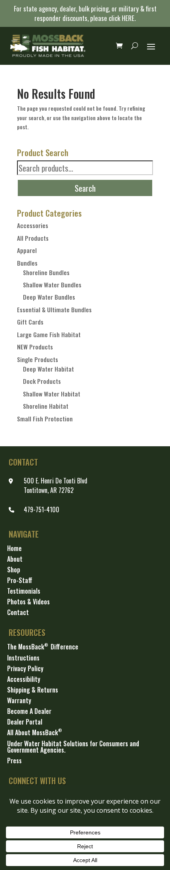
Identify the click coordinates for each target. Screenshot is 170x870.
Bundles (27, 263)
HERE (128, 18)
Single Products (37, 359)
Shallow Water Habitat (51, 393)
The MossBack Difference (42, 647)
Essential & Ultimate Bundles (54, 309)
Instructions (23, 658)
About (15, 559)
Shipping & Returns (32, 690)
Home (14, 549)
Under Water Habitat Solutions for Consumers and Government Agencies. (73, 747)
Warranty (19, 701)
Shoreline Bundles (46, 272)
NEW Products (35, 346)
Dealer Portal (24, 722)
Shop (13, 570)
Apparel (27, 250)
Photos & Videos (28, 602)
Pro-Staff (19, 581)
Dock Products (42, 381)
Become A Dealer (29, 711)
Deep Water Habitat (48, 368)
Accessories (32, 225)
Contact (18, 613)
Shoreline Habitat (45, 406)
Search (85, 188)
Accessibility (23, 679)
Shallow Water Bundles (52, 284)
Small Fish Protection (45, 418)
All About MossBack (34, 733)
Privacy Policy (25, 669)
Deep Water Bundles (49, 297)
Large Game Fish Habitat (49, 334)
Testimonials (23, 591)
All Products (33, 238)
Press (14, 761)
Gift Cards (30, 321)
